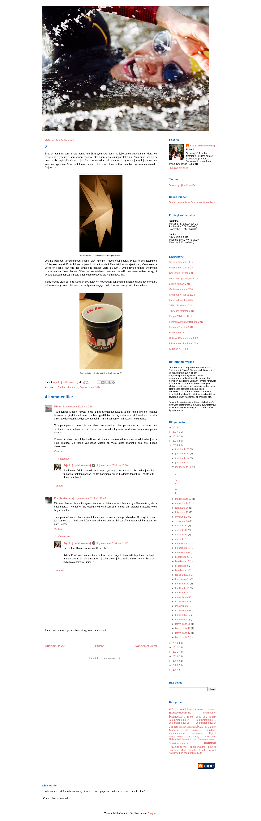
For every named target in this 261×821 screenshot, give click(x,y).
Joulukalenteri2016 (179, 723)
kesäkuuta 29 (182, 557)
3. (176, 484)
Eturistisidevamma (68, 387)
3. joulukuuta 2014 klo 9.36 (77, 406)
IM (196, 716)
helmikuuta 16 (182, 615)
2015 (175, 441)
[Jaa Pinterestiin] (113, 382)
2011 (175, 651)
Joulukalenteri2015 (206, 720)
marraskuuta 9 (183, 503)
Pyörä (212, 733)
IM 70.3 (203, 717)
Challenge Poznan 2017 (182, 273)
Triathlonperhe (178, 746)
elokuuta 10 (181, 534)
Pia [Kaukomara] (64, 498)
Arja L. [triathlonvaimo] (77, 465)
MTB (187, 730)
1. (176, 493)
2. (176, 488)
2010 (175, 656)
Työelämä (174, 750)
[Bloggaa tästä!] (103, 382)
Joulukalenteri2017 (206, 723)
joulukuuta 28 (182, 449)
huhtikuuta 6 (182, 592)
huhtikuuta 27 (182, 583)
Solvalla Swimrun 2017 (181, 262)
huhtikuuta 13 (182, 588)
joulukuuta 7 (182, 462)
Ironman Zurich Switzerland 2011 (186, 322)
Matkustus (175, 730)
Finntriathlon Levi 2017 (181, 267)
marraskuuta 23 (183, 499)
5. (176, 475)
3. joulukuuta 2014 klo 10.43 (90, 498)
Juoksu (173, 726)
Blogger (152, 813)
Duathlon (212, 709)
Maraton (212, 727)
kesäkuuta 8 (181, 566)
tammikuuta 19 (183, 628)
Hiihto (190, 717)
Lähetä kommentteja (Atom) (104, 658)
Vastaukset (64, 458)
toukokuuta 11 (182, 579)
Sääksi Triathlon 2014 (180, 305)
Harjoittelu (177, 716)
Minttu (58, 406)
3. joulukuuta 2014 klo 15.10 (112, 465)
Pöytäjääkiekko (176, 736)
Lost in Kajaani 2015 (179, 284)
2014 (175, 445)
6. (176, 471)
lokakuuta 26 (182, 508)
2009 (175, 660)
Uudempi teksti (55, 646)
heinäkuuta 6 (182, 552)
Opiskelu (211, 730)
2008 (175, 665)
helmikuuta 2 (182, 619)
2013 (175, 643)
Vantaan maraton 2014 (181, 289)
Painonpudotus (177, 733)
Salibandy (194, 736)
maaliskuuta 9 (182, 610)
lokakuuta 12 (182, 512)
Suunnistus (203, 739)
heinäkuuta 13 (183, 548)
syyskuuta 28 (182, 517)
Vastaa (58, 451)
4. (176, 479)
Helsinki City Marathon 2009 (184, 338)
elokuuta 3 (181, 539)
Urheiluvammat (207, 750)
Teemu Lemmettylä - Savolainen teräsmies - (192, 202)
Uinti (183, 750)
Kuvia (202, 726)
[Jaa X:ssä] (106, 382)
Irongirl (212, 717)
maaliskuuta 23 (183, 601)
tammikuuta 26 (183, 624)
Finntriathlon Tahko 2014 (182, 294)
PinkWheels (197, 733)
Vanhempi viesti (146, 646)
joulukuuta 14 (182, 458)
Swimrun (212, 739)
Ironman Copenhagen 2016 (183, 278)
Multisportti (197, 730)
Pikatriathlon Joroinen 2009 (183, 343)
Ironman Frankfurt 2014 (181, 300)
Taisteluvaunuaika (178, 743)
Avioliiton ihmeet (192, 709)
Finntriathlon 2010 (178, 332)
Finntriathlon (209, 712)
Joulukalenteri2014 (90, 387)
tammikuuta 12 (183, 633)
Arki (172, 709)
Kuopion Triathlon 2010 (181, 327)
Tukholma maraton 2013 (182, 311)
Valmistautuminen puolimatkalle (185, 753)
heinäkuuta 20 (183, 543)
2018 (175, 427)
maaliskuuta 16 (183, 606)
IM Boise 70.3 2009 (179, 349)
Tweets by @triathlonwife (182, 185)
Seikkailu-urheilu (189, 739)
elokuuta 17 (181, 530)
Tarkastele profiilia (178, 167)
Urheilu (192, 750)
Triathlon (209, 743)
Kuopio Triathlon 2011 (180, 316)
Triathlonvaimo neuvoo (203, 747)
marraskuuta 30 (183, 467)
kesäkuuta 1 (181, 570)
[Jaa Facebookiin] (110, 382)
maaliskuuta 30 (183, 597)
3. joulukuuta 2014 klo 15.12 (112, 543)
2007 (175, 669)
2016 (175, 436)
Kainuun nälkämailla (187, 727)
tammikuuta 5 (182, 637)
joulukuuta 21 (182, 453)
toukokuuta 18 (182, 575)
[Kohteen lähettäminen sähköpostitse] (99, 382)
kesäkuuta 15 (182, 561)
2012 (175, 647)
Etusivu (100, 646)
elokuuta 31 (181, 525)
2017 (175, 432)
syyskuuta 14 (182, 521)
